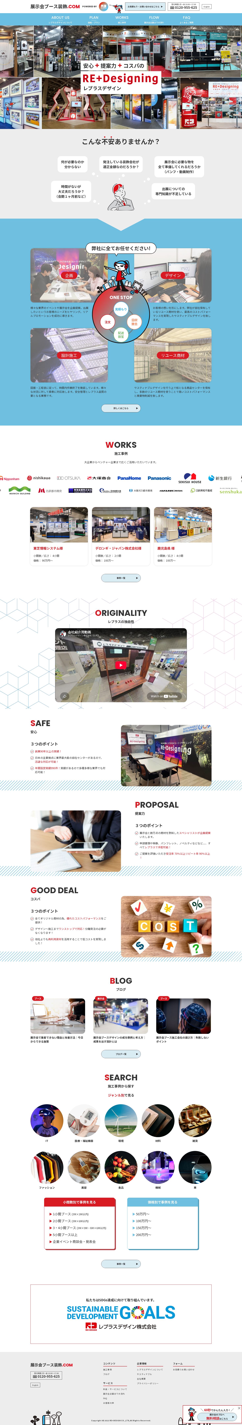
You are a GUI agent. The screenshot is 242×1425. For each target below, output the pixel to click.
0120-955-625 (186, 7)
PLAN (94, 19)
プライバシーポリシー (148, 1383)
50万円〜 (140, 1213)
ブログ (106, 1374)
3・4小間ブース (77, 1227)
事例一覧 (121, 578)
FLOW (154, 19)
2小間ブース (69, 1220)
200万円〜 (141, 1234)
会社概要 (141, 1378)
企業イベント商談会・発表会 (72, 1241)
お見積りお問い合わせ (184, 1369)
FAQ (186, 19)
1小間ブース (69, 1213)
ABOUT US (60, 19)
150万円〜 (141, 1227)
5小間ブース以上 (63, 1234)
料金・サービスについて (115, 1389)
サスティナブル (144, 1374)
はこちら (217, 1418)
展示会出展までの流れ (114, 1393)
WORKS (122, 19)
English (207, 6)
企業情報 (142, 1363)
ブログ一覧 (121, 1054)
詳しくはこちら (121, 408)
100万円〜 (141, 1220)
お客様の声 (108, 1402)
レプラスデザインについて (150, 1369)
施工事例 (107, 1369)
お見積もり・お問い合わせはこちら (143, 6)
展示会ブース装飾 (55, 6)
